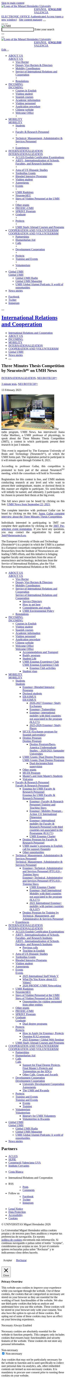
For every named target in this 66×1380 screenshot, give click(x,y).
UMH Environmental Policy (38, 610)
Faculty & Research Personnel (32, 131)
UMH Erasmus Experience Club (41, 661)
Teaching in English (34, 950)
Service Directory (32, 601)
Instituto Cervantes (18, 1165)
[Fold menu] (7, 50)
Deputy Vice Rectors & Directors (33, 65)
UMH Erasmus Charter (42, 836)
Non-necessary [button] (9, 1350)
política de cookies (11, 1239)
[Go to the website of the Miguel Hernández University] (26, 6)
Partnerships (22, 236)
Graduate (20, 214)
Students (20, 125)
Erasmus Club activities (43, 668)
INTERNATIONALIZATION (25, 150)
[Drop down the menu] (6, 23)
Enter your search (44, 29)
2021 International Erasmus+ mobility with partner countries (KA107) (47, 906)
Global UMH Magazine (28, 281)
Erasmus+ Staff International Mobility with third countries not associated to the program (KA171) (46, 895)
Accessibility (15, 1215)
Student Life (29, 658)
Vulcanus (28, 779)
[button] (15, 58)
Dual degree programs (35, 1023)
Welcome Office (24, 112)
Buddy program (31, 655)
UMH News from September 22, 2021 (28, 504)
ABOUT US (15, 55)
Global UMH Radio (26, 277)
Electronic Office (15, 16)
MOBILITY (15, 119)
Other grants (22, 204)
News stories (15, 290)
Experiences (22, 147)
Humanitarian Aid (25, 239)
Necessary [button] (7, 1325)
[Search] (2, 33)
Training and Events (26, 258)
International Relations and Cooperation (29, 320)
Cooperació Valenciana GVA (24, 1162)
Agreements (22, 182)
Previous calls (30, 947)
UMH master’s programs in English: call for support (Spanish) (43, 847)
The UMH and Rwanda (36, 1090)
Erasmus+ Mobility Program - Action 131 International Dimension (46, 814)
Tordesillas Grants (25, 173)
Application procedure (27, 106)
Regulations (22, 81)
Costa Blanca (15, 1171)
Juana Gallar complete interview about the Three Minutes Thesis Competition (33, 515)
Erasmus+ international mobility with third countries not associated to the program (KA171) (46, 717)
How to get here (31, 604)
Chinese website (24, 109)
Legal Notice (15, 1208)
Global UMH (15, 271)
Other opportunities (33, 852)
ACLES (13, 1156)
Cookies (13, 1218)
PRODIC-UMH (24, 208)
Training (27, 1106)
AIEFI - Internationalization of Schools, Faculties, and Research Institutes (37, 162)
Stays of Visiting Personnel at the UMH (37, 198)
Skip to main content (12, 2)
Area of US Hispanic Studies (31, 169)
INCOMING (15, 84)
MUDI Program (31, 772)
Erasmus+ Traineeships (42, 709)
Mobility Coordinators (27, 68)
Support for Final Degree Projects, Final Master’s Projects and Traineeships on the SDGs (42, 1068)
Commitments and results (37, 607)
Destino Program (32, 737)
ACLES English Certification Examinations (39, 157)
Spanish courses (24, 96)
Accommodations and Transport (40, 652)
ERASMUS (29, 696)
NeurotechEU (23, 195)
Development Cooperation (30, 249)
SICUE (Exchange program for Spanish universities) (40, 733)
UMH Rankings (24, 192)
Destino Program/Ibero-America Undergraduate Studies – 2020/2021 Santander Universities (47, 749)
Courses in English (25, 90)
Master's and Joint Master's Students (42, 776)
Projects (19, 220)
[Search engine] (44, 20)
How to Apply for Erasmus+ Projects (43, 1033)
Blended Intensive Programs (31, 176)
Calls (18, 243)
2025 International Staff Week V (41, 976)
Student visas (30, 671)
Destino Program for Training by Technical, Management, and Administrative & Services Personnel (43, 915)
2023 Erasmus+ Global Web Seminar (43, 1039)
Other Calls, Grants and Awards (40, 1074)
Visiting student (24, 93)
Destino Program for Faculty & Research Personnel (40, 841)
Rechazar (21, 1260)
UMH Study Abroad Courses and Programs (39, 227)
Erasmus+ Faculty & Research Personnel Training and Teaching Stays (46, 804)
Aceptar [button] (7, 1260)
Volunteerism (22, 265)
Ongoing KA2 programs (36, 1036)
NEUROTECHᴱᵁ (47, 377)
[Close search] (2, 37)
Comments (28, 1190)
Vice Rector (22, 62)
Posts (25, 1186)
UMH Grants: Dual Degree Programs (43, 756)
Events (19, 185)
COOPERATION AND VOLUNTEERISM (33, 230)
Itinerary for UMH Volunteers (39, 1115)
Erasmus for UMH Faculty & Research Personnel (39, 790)
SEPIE (12, 1159)
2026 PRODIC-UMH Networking (42, 985)
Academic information (27, 100)
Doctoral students (32, 693)
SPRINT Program (25, 211)
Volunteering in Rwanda (36, 1118)
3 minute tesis (9, 383)
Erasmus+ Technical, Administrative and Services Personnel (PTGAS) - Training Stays (43, 871)
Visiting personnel (25, 103)
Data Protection (17, 1211)
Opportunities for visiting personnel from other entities (42, 1003)
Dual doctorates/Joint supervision (41, 765)
